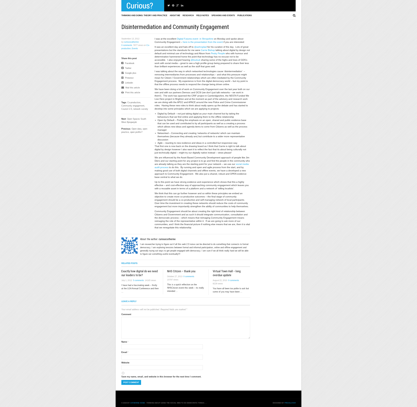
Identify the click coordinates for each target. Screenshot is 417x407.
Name (125, 342)
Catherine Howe (137, 403)
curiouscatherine (131, 42)
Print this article (132, 92)
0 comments (126, 45)
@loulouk (195, 60)
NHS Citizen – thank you (181, 271)
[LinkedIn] (182, 5)
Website (125, 362)
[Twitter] (168, 5)
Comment (126, 314)
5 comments (138, 280)
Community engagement (132, 105)
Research (188, 15)
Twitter (127, 68)
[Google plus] (177, 5)
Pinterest (129, 78)
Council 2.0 (126, 109)
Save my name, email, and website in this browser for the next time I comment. (161, 376)
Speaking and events (223, 15)
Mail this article (132, 87)
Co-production (133, 102)
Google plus (130, 73)
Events (135, 48)
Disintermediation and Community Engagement (175, 27)
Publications (244, 15)
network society (140, 109)
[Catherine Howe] (143, 6)
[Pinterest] (173, 5)
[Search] (294, 15)
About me (175, 15)
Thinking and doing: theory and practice (144, 15)
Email (125, 352)
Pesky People (218, 53)
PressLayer (290, 403)
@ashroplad (200, 47)
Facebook (129, 63)
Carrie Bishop (208, 50)
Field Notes (202, 15)
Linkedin (128, 83)
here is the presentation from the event (203, 42)
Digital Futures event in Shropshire (195, 38)
